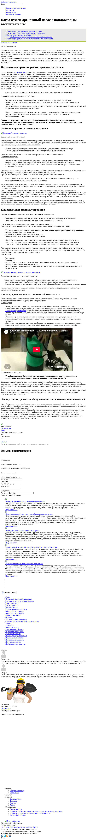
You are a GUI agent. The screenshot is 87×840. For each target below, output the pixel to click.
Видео (12, 805)
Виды (7, 597)
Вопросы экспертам (13, 14)
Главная (4, 442)
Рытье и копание (11, 605)
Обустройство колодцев (14, 613)
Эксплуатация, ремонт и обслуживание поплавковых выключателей (29, 39)
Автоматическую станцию (15, 311)
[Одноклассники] (7, 836)
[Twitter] (5, 836)
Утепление (9, 626)
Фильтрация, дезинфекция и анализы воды (22, 621)
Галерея (13, 803)
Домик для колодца (12, 615)
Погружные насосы (13, 642)
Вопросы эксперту (17, 791)
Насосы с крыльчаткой (14, 638)
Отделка (8, 617)
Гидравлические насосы (14, 632)
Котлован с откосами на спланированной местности (30, 813)
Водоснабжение (11, 607)
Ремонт (8, 623)
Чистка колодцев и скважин (16, 619)
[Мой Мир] (10, 836)
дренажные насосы (21, 72)
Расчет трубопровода (18, 815)
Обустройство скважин (14, 611)
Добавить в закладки (9, 2)
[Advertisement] (18, 751)
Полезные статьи (12, 628)
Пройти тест (6, 708)
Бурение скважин (12, 603)
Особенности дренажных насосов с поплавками (27, 33)
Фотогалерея (10, 10)
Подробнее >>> (11, 510)
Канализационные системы (16, 609)
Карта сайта (14, 793)
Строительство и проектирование (18, 599)
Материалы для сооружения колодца (19, 601)
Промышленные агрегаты (15, 644)
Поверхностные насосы (14, 640)
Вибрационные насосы (14, 630)
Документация (15, 799)
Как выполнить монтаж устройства (18, 35)
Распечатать (5, 437)
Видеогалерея (10, 12)
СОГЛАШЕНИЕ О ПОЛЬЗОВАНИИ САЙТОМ (19, 827)
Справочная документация (15, 8)
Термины (13, 801)
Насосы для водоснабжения (16, 636)
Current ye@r (6, 493)
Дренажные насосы (13, 634)
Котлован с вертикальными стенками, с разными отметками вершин (36, 811)
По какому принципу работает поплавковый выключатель (31, 37)
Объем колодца (16, 809)
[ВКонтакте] (2, 836)
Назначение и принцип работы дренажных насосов (24, 31)
